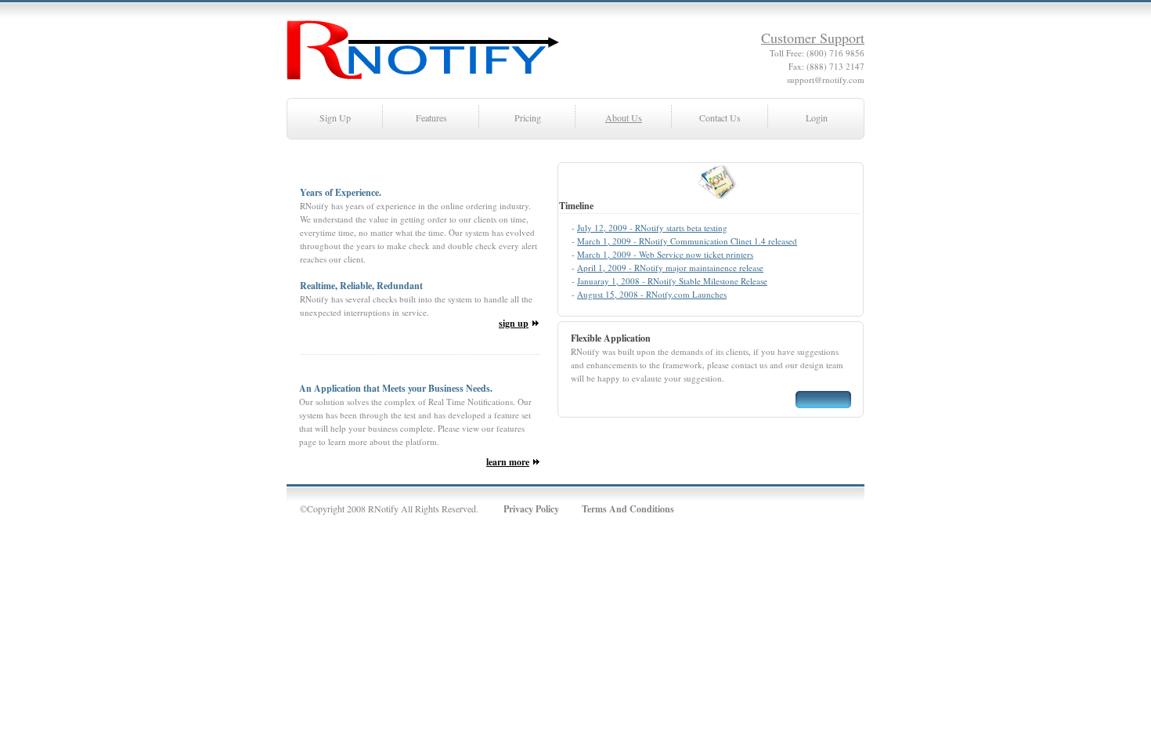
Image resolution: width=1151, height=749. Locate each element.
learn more (507, 462)
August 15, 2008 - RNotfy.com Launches (652, 294)
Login (817, 117)
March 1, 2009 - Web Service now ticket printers (665, 254)
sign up (514, 323)
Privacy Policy (531, 509)
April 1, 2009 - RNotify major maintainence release (670, 267)
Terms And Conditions (628, 509)
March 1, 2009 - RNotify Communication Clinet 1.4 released (687, 241)
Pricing (527, 117)
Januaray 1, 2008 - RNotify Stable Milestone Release (672, 281)
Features (431, 117)
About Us (623, 117)
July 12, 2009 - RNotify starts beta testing (652, 227)
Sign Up (335, 117)
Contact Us (720, 117)
